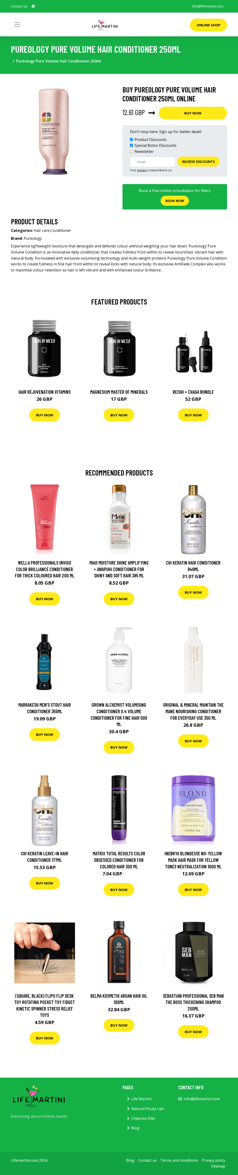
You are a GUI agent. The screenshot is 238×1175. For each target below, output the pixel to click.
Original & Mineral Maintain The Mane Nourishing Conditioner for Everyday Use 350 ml (193, 711)
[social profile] (33, 6)
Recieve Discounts (198, 161)
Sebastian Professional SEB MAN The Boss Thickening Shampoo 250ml (193, 1002)
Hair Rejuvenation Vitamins (45, 392)
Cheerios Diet (143, 1118)
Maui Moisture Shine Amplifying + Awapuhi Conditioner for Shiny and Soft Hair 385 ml (119, 569)
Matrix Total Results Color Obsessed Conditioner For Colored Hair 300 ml (119, 859)
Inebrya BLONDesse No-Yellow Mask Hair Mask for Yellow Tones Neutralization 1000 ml (193, 859)
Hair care (42, 230)
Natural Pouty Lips (147, 1108)
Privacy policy (213, 1160)
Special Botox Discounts (155, 145)
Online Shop (208, 25)
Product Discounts (151, 139)
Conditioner (60, 230)
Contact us (147, 1160)
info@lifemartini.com (207, 6)
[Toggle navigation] (17, 24)
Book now (174, 201)
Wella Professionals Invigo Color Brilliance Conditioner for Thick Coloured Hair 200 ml (44, 569)
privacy (142, 170)
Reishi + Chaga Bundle (193, 392)
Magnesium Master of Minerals (119, 392)
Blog (135, 1127)
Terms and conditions (179, 1160)
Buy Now (193, 113)
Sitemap (218, 1166)
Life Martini (141, 1098)
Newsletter (144, 151)
